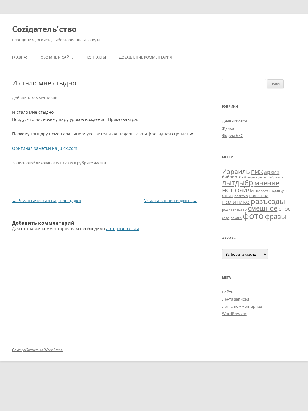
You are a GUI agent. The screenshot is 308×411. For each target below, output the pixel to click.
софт (225, 218)
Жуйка (100, 162)
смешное (262, 208)
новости (263, 190)
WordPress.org (235, 313)
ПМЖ (257, 172)
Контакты (96, 57)
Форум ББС (232, 135)
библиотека (234, 177)
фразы (275, 216)
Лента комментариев (242, 306)
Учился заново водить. (170, 200)
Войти (227, 292)
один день (280, 191)
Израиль (236, 171)
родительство (234, 209)
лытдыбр (237, 182)
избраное (275, 177)
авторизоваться (122, 228)
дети (262, 177)
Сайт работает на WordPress (37, 349)
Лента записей (235, 299)
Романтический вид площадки (46, 200)
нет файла (238, 189)
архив (271, 171)
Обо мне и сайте (57, 57)
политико (236, 202)
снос (285, 208)
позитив (241, 196)
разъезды (268, 201)
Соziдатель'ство (44, 28)
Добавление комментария (145, 57)
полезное (258, 195)
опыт (227, 195)
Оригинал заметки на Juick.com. (45, 148)
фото (253, 216)
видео (252, 177)
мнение (266, 182)
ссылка (236, 218)
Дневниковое (234, 121)
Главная (20, 57)
